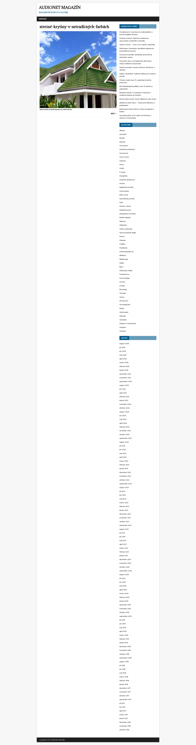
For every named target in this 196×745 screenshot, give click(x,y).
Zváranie (122, 327)
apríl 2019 (122, 631)
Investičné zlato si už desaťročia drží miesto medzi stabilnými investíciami (135, 62)
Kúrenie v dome (125, 206)
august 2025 (124, 385)
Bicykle (122, 138)
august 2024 (124, 412)
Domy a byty (124, 157)
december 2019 (125, 605)
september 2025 (125, 381)
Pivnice (122, 236)
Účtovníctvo (123, 301)
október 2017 (124, 695)
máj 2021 (122, 540)
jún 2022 (122, 495)
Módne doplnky (125, 217)
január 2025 (123, 400)
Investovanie (124, 191)
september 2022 (125, 483)
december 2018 (125, 646)
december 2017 (125, 688)
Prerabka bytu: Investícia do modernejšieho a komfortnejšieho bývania (135, 33)
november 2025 (125, 377)
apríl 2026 (123, 358)
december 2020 (125, 559)
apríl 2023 (123, 457)
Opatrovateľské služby (127, 232)
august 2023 (124, 442)
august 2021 (124, 529)
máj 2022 (122, 499)
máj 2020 (122, 586)
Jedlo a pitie (123, 195)
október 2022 (124, 480)
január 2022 (123, 510)
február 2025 (124, 396)
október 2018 (124, 654)
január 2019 (123, 642)
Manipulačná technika (127, 213)
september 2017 (125, 699)
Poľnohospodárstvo (126, 251)
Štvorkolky (123, 289)
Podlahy (122, 244)
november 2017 (125, 692)
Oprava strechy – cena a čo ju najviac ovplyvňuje (137, 44)
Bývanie (122, 142)
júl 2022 (122, 491)
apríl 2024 (123, 423)
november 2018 (125, 650)
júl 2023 (122, 446)
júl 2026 (122, 347)
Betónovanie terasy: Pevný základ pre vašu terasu (137, 99)
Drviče (121, 168)
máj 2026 (122, 355)
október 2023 (124, 434)
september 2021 (125, 525)
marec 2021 (123, 548)
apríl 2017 (122, 711)
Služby (121, 263)
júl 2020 (122, 578)
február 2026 (124, 366)
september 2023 (125, 438)
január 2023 (123, 468)
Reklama (122, 255)
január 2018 (123, 684)
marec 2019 (123, 635)
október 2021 (124, 521)
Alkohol (122, 130)
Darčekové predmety (127, 149)
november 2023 (125, 430)
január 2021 (123, 555)
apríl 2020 (123, 589)
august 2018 (124, 661)
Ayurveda (122, 134)
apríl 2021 (122, 544)
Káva (121, 202)
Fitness (122, 183)
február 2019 (124, 639)
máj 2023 (122, 453)
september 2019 (125, 616)
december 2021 (125, 514)
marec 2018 (123, 676)
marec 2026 (123, 362)
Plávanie (122, 240)
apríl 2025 (123, 393)
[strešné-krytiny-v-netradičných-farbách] (78, 107)
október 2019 (124, 612)
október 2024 (124, 408)
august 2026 (124, 343)
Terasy (121, 297)
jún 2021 (122, 536)
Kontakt (43, 19)
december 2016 (125, 722)
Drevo (121, 164)
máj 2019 (122, 627)
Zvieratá (122, 331)
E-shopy (122, 172)
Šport (121, 267)
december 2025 (125, 374)
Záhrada (122, 316)
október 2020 (124, 567)
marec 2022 (123, 502)
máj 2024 (122, 419)
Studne (122, 285)
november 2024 (125, 404)
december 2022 (125, 472)
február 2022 (124, 506)
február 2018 (124, 680)
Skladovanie (123, 259)
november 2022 (125, 476)
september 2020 (125, 570)
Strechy (122, 282)
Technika (122, 293)
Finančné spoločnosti (127, 179)
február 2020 (124, 597)
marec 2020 (123, 593)
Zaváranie (123, 319)
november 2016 (125, 726)
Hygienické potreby (126, 187)
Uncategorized (124, 304)
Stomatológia (124, 278)
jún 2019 (122, 623)
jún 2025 (122, 389)
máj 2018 (122, 673)
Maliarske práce (125, 210)
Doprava (122, 161)
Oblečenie (123, 225)
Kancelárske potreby (127, 198)
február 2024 (124, 427)
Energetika (123, 176)
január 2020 (123, 601)
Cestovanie (123, 145)
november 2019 (125, 608)
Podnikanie (123, 248)
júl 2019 (122, 620)
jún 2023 (122, 449)
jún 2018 (122, 669)
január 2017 (123, 718)
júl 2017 (122, 703)
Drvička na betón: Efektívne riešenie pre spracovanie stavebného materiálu (134, 39)
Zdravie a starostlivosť (127, 323)
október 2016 (124, 729)
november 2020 (125, 563)
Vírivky (121, 308)
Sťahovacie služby (125, 270)
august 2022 (124, 487)
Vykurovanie (123, 312)
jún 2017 (122, 707)
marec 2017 (123, 714)
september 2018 (125, 658)
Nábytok (122, 221)
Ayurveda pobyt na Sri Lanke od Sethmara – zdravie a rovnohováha (135, 116)
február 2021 (124, 552)
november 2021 (125, 517)
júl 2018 (122, 665)
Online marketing (125, 229)
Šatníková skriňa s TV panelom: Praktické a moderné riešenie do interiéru (135, 93)
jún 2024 (122, 415)
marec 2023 (123, 461)
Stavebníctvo (124, 274)
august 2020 (124, 574)
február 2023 (124, 464)
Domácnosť (123, 153)
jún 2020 (122, 582)
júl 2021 (122, 533)
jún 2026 (122, 351)
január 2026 (123, 370)
